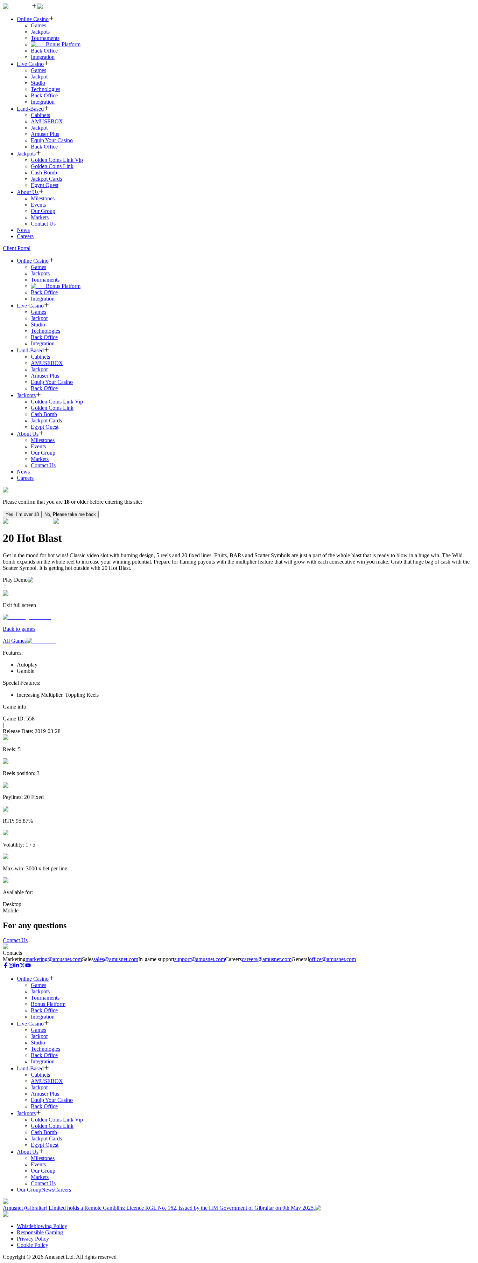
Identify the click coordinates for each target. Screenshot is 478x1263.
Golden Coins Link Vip (57, 160)
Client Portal (16, 248)
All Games (15, 641)
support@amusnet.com (199, 959)
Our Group (43, 211)
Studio (38, 83)
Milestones (43, 198)
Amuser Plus (45, 134)
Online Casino (33, 19)
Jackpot (39, 77)
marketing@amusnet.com (54, 959)
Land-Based (30, 109)
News (23, 230)
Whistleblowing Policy (42, 1226)
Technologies (45, 89)
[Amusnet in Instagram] (11, 966)
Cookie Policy (32, 1245)
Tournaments (45, 38)
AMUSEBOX (47, 121)
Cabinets (40, 115)
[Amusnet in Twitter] (22, 966)
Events (38, 205)
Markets (40, 217)
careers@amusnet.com (266, 959)
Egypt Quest (44, 185)
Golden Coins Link (52, 166)
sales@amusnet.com (115, 959)
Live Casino (30, 64)
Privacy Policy (33, 1239)
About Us (27, 192)
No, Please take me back (70, 514)
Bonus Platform (63, 44)
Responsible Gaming (40, 1232)
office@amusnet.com (332, 959)
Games (38, 25)
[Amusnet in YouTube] (28, 966)
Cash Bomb (44, 172)
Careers (25, 236)
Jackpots (40, 32)
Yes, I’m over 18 (22, 514)
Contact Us (43, 224)
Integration (43, 57)
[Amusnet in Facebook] (5, 966)
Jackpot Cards (46, 179)
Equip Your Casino (52, 140)
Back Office (44, 51)
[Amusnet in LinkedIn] (17, 966)
